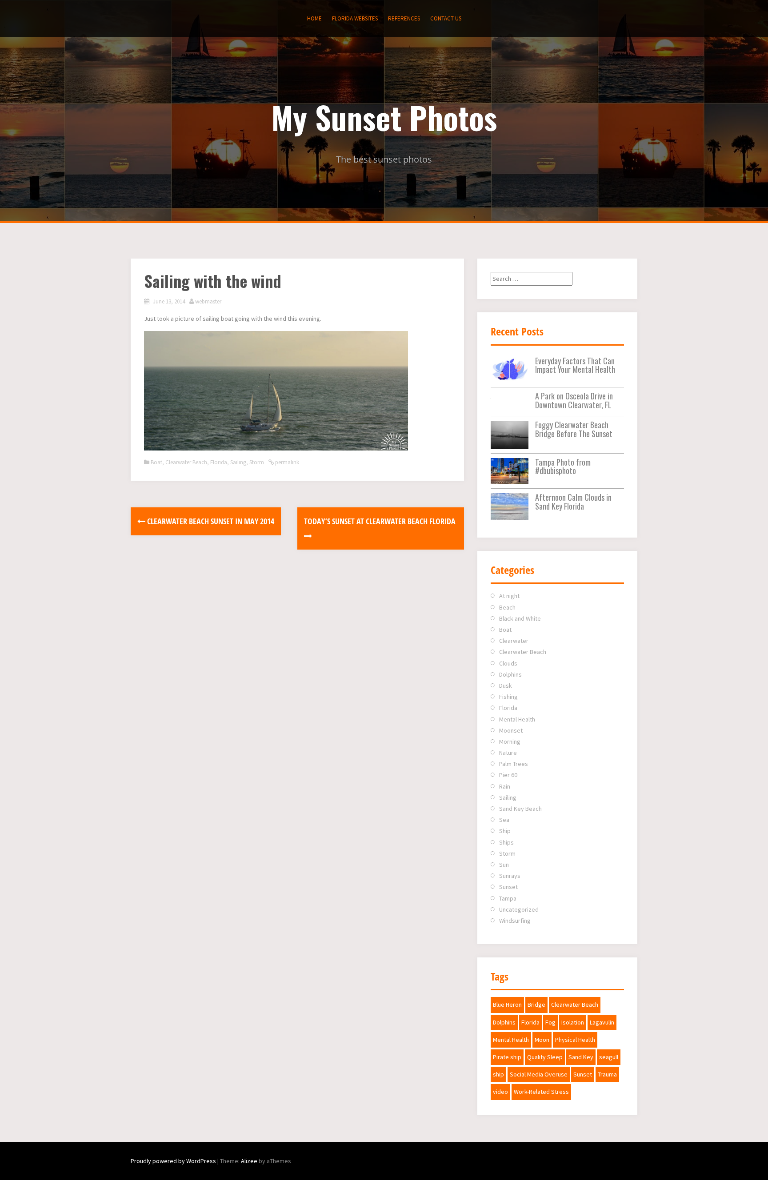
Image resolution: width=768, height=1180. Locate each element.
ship (498, 1074)
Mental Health (517, 719)
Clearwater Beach (186, 462)
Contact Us (445, 18)
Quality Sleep (545, 1057)
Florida (218, 462)
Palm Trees (513, 764)
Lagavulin (602, 1022)
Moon (542, 1040)
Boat (156, 462)
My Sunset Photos (384, 117)
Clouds (508, 663)
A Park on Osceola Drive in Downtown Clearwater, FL (574, 400)
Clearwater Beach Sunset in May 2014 (209, 521)
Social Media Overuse (539, 1074)
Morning (509, 741)
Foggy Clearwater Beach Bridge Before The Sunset (573, 429)
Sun (504, 865)
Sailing (238, 462)
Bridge (536, 1005)
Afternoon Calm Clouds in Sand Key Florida (573, 501)
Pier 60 (508, 775)
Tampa (507, 898)
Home (314, 18)
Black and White (520, 618)
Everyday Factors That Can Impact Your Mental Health (575, 365)
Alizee (249, 1161)
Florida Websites (355, 18)
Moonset (511, 730)
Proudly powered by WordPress (173, 1161)
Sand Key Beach (520, 809)
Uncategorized (519, 909)
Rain (504, 786)
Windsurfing (515, 921)
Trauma (607, 1074)
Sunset (508, 887)
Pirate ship (507, 1057)
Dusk (505, 686)
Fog (550, 1022)
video (500, 1092)
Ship (505, 831)
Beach (507, 607)
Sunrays (509, 876)
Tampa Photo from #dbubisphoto (563, 466)
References (404, 18)
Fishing (508, 697)
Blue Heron (507, 1005)
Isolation (572, 1022)
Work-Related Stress (541, 1092)
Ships (506, 842)
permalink (286, 462)
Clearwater (513, 641)
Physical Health (575, 1040)
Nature (508, 753)
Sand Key (580, 1057)
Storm (256, 462)
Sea (504, 820)
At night (509, 596)
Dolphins (510, 674)
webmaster (208, 301)
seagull (608, 1057)
